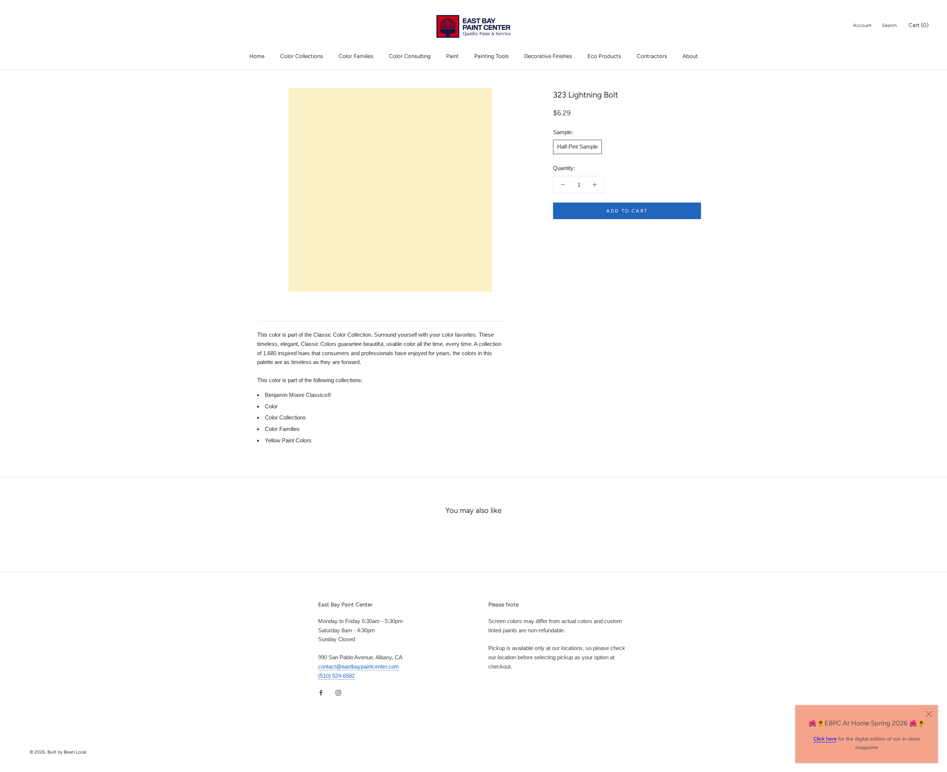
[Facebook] (321, 692)
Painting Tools (491, 56)
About (690, 56)
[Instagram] (338, 692)
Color (271, 406)
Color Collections (301, 56)
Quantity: (564, 168)
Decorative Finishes (548, 56)
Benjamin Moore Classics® (298, 395)
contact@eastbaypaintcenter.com (358, 666)
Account (862, 25)
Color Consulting (410, 56)
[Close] (929, 714)
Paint (452, 56)
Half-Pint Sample (577, 146)
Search (889, 25)
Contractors (652, 56)
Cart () (919, 25)
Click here (825, 739)
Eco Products (604, 56)
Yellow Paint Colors (288, 440)
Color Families (355, 56)
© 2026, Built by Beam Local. (58, 752)
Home (256, 56)
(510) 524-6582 (336, 676)
